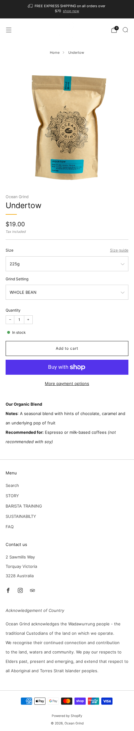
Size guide (119, 250)
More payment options (67, 383)
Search (12, 485)
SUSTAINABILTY (21, 516)
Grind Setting (17, 279)
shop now (71, 11)
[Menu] (9, 30)
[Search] (125, 30)
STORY (12, 495)
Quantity (13, 310)
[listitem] (67, 9)
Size (9, 250)
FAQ (10, 526)
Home (55, 52)
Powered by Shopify (67, 716)
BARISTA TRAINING (24, 505)
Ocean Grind (17, 196)
